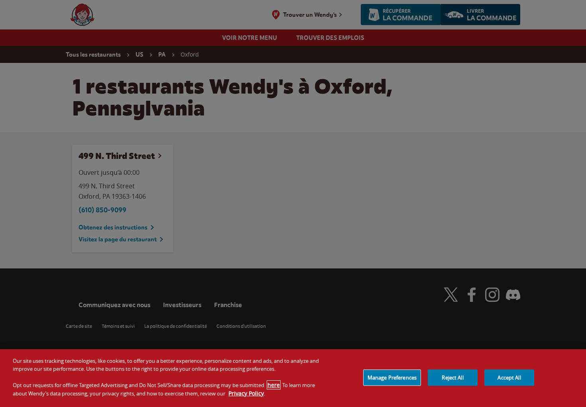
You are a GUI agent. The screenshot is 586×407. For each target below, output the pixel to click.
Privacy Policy (246, 393)
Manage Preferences (392, 377)
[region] (293, 378)
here (273, 385)
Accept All (509, 377)
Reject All (452, 377)
